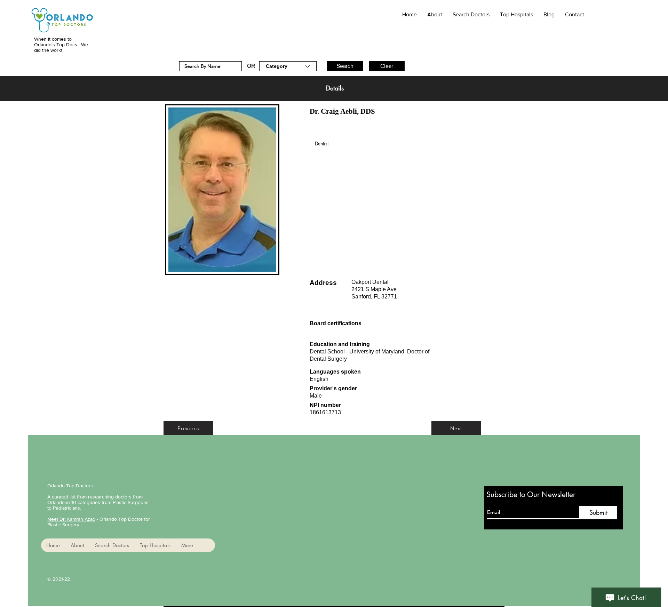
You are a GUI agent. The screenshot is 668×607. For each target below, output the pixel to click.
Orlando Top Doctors (70, 485)
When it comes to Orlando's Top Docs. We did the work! (61, 44)
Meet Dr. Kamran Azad (71, 519)
